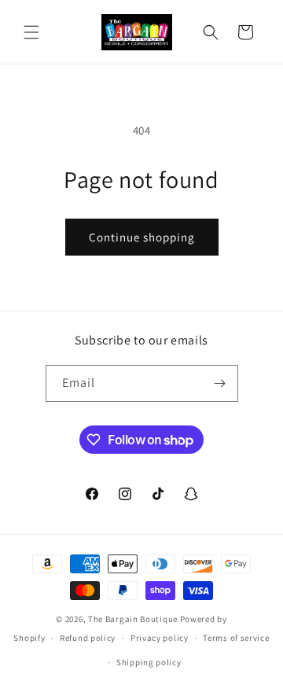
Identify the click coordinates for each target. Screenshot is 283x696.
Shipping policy (149, 662)
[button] (31, 32)
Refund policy (88, 637)
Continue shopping (142, 237)
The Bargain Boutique (134, 618)
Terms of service (236, 637)
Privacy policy (159, 637)
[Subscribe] (220, 383)
